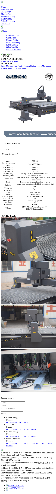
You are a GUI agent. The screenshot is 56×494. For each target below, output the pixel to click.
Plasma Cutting (7, 14)
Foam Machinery (8, 16)
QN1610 (10, 422)
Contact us (5, 23)
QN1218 (10, 443)
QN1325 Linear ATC (30, 443)
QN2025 (17, 436)
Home (3, 7)
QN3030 (10, 436)
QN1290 (17, 422)
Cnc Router (6, 12)
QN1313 (33, 429)
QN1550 (25, 436)
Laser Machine (7, 9)
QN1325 (25, 422)
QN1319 (17, 429)
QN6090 (25, 429)
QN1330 (33, 436)
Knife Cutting (6, 19)
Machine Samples (13, 49)
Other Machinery (8, 21)
